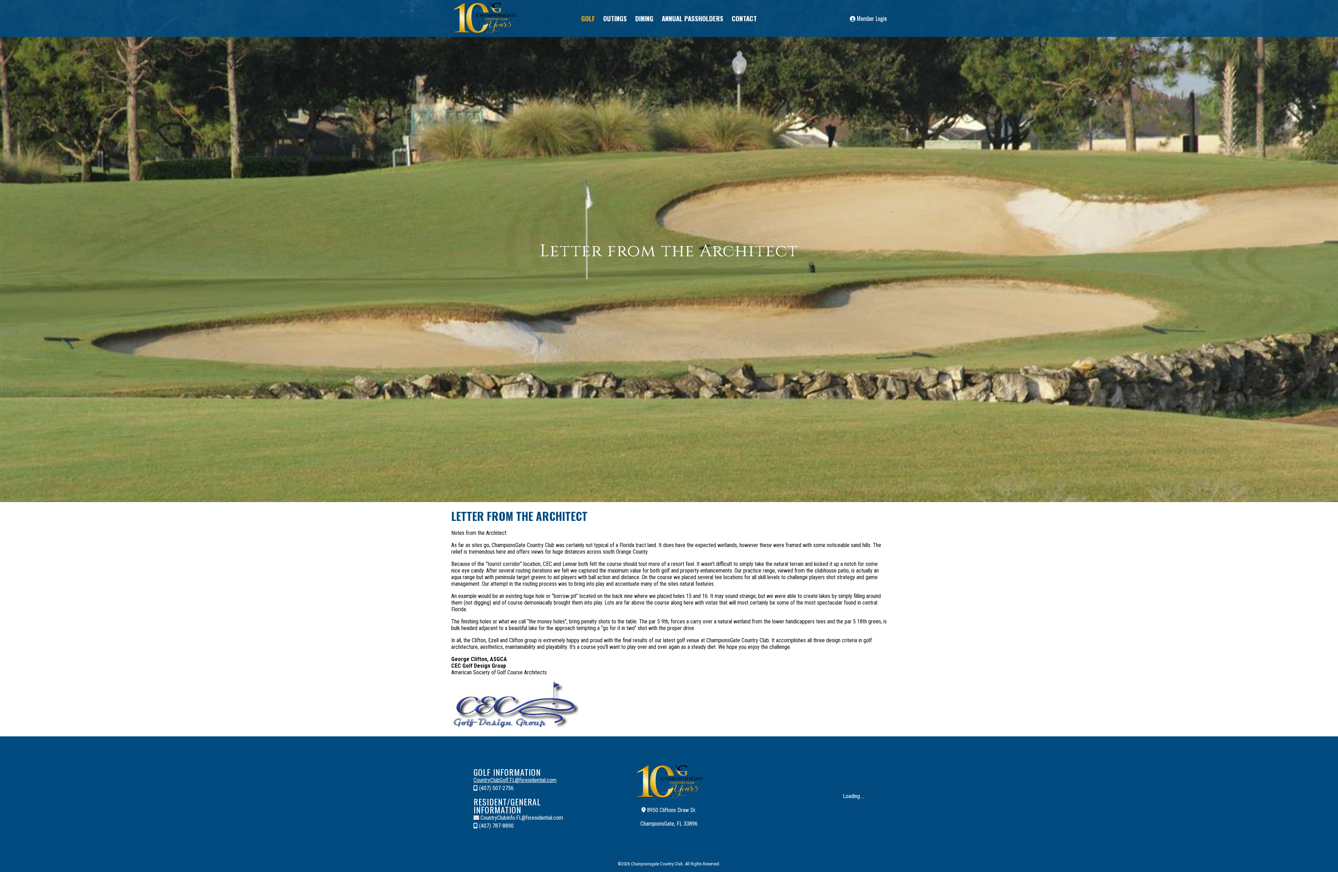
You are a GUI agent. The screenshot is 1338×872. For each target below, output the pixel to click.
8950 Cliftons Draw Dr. (671, 810)
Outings (615, 18)
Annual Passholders (692, 18)
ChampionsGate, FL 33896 (669, 823)
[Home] (484, 33)
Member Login (871, 18)
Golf (588, 18)
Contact (744, 18)
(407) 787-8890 (496, 825)
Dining (644, 18)
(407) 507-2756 (496, 788)
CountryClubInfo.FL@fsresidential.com (521, 817)
